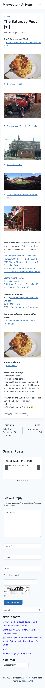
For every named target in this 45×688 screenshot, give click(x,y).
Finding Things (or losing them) (17, 653)
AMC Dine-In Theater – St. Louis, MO (21, 262)
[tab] (17, 480)
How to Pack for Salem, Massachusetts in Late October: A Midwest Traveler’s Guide (22, 641)
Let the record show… (14, 278)
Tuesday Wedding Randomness (25, 307)
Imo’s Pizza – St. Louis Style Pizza (19, 268)
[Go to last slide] (6, 467)
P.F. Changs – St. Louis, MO (16, 287)
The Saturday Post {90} (19, 461)
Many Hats (15, 304)
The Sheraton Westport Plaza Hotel (20, 256)
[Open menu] (40, 4)
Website (8, 568)
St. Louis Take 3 (14, 164)
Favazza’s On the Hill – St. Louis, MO (21, 259)
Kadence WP (27, 681)
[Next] (38, 467)
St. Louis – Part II (15, 84)
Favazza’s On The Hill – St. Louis (22, 126)
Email (8, 557)
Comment (10, 512)
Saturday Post (21, 414)
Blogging (8, 17)
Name (8, 546)
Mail (5, 649)
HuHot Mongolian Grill (34, 428)
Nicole (8, 33)
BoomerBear (11, 365)
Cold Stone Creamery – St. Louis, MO (21, 284)
